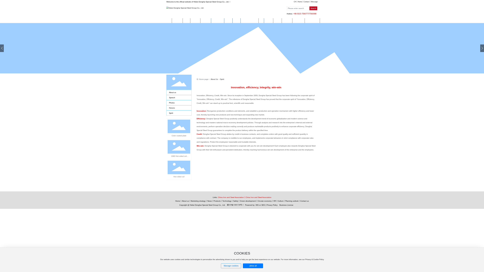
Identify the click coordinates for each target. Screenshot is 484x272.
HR (274, 201)
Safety (235, 201)
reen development (248, 201)
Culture (280, 201)
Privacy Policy (272, 205)
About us (185, 201)
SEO (263, 205)
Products (217, 201)
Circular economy (265, 201)
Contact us (304, 201)
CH (295, 2)
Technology (226, 201)
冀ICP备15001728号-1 (235, 205)
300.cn (258, 205)
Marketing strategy (198, 201)
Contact (306, 2)
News (209, 201)
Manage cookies (231, 266)
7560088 (312, 14)
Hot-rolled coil (178, 177)
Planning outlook (291, 201)
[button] (482, 48)
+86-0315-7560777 (301, 14)
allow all (253, 266)
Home (300, 2)
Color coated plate (179, 136)
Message (314, 2)
